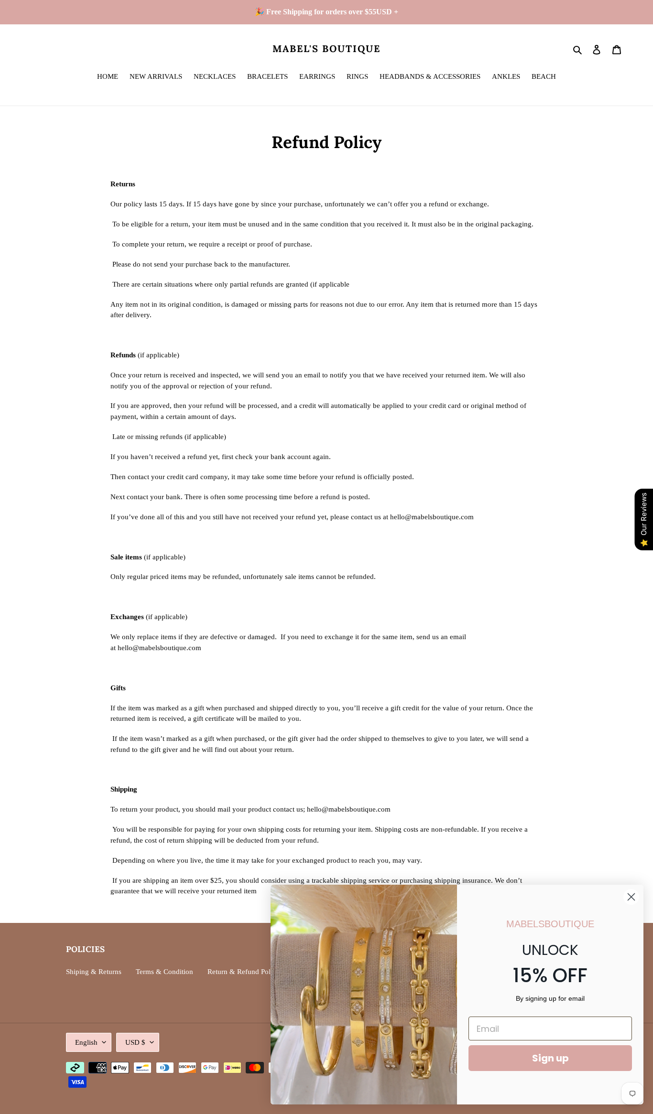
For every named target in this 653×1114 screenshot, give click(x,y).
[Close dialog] (631, 897)
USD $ (135, 1042)
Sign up (550, 1058)
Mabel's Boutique (326, 48)
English (86, 1042)
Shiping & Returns (93, 971)
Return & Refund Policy (243, 971)
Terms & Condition (164, 971)
